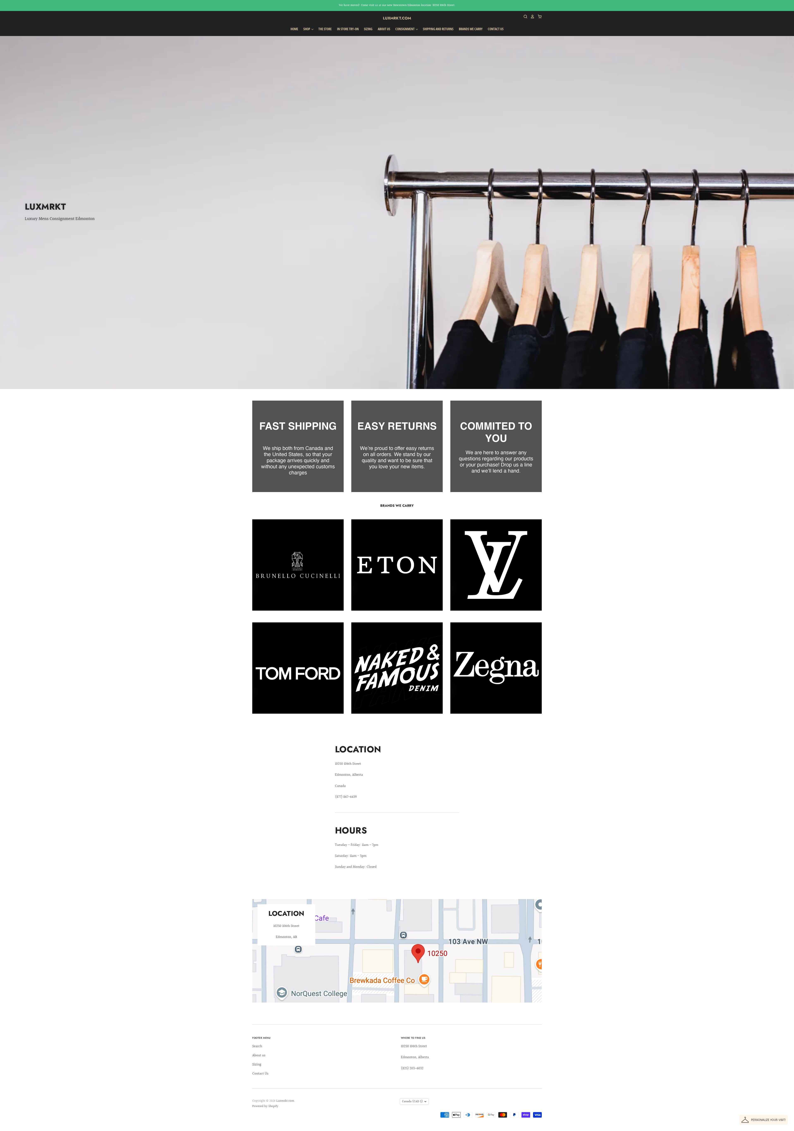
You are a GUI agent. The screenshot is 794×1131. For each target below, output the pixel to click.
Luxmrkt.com (397, 18)
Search (257, 1046)
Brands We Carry (471, 29)
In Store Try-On (348, 29)
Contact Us (495, 29)
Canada (412, 1101)
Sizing (368, 29)
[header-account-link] (531, 16)
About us (384, 29)
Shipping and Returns (438, 29)
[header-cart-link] (538, 16)
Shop (307, 29)
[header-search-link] (523, 16)
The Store (325, 29)
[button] (763, 1120)
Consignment (405, 29)
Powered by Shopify (265, 1106)
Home (294, 29)
